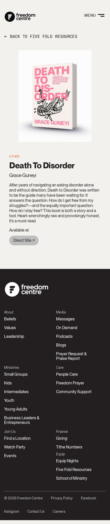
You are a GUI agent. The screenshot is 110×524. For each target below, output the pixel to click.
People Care (67, 374)
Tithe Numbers (69, 447)
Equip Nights (67, 460)
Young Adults (15, 409)
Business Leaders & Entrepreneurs (21, 420)
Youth (9, 400)
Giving (61, 438)
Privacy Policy (62, 498)
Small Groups (16, 374)
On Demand (66, 327)
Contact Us (36, 511)
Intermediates (16, 391)
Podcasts (64, 336)
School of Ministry (71, 478)
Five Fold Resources (74, 469)
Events (10, 455)
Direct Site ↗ (24, 240)
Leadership (14, 336)
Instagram (11, 511)
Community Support (74, 391)
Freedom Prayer (70, 383)
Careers (59, 511)
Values (10, 327)
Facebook (88, 498)
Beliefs (10, 319)
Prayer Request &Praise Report (71, 356)
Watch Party (14, 447)
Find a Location (17, 438)
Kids (8, 383)
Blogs (61, 345)
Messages (65, 319)
